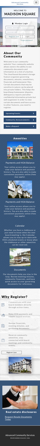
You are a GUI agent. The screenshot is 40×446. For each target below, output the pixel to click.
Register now (14, 36)
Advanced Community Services (19, 3)
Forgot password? (27, 40)
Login (27, 36)
